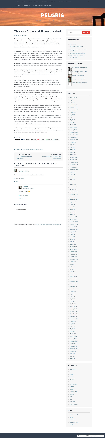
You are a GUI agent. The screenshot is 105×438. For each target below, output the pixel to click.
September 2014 (74, 348)
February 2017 (73, 276)
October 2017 (73, 256)
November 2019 (74, 194)
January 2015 (73, 338)
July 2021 (72, 144)
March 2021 (73, 154)
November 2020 (74, 164)
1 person (22, 178)
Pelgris (52, 15)
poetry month (73, 391)
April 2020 (72, 182)
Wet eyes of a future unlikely (77, 53)
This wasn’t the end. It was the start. (38, 31)
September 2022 (74, 110)
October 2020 (73, 167)
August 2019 (73, 202)
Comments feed (74, 422)
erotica (71, 376)
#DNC (27, 149)
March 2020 (73, 184)
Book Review (73, 369)
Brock (73, 82)
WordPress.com (74, 424)
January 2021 (73, 159)
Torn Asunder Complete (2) (48, 1)
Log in (71, 417)
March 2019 (73, 214)
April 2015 (72, 331)
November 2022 (74, 107)
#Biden (24, 149)
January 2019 (73, 219)
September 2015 (74, 318)
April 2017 (72, 271)
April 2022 (72, 122)
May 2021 (72, 149)
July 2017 (72, 264)
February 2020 (73, 187)
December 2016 (74, 281)
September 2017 (74, 259)
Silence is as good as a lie (76, 46)
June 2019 (72, 207)
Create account (74, 414)
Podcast (72, 386)
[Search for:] (75, 32)
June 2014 (72, 356)
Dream (71, 374)
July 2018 (72, 234)
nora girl (74, 79)
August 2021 (73, 142)
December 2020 (74, 162)
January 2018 (73, 249)
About (23, 1)
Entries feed (73, 419)
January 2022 (73, 129)
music (71, 381)
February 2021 (73, 157)
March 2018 (73, 244)
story (71, 399)
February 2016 (73, 306)
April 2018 (72, 241)
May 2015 (72, 328)
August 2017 (73, 261)
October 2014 (73, 346)
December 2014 (74, 341)
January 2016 (73, 309)
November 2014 (74, 343)
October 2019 (73, 197)
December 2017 (74, 251)
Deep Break (73, 44)
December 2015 (74, 311)
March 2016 (73, 304)
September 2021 (74, 139)
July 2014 (72, 353)
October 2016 (73, 286)
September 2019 (74, 199)
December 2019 (74, 192)
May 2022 (72, 120)
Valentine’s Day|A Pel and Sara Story (42, 5)
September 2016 (74, 289)
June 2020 (72, 177)
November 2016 (74, 284)
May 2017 (72, 269)
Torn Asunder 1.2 (82, 82)
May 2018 (72, 239)
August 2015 (73, 321)
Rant (71, 396)
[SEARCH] (89, 2)
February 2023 (73, 105)
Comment (57, 220)
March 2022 (73, 124)
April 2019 (72, 212)
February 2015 (73, 336)
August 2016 (73, 291)
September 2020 (74, 169)
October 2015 (73, 316)
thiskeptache (75, 67)
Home (17, 1)
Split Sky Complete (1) (33, 1)
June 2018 (72, 236)
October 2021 (73, 137)
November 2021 (74, 134)
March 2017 (73, 274)
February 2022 (73, 127)
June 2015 (72, 326)
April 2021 (72, 152)
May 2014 (72, 358)
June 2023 (72, 102)
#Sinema (37, 149)
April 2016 (72, 301)
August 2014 (73, 351)
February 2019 (73, 217)
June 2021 (72, 147)
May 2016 (72, 299)
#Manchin (32, 149)
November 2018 (74, 224)
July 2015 (72, 323)
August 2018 (73, 231)
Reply (17, 181)
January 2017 (73, 279)
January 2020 (73, 189)
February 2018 (73, 246)
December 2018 (74, 221)
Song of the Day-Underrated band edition (24, 156)
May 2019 (72, 209)
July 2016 (72, 294)
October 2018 (73, 226)
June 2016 (72, 296)
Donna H (74, 71)
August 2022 (73, 112)
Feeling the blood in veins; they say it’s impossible (51, 156)
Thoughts (18, 149)
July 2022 (72, 115)
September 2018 (74, 229)
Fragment (72, 379)
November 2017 (74, 254)
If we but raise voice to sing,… (79, 72)
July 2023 (72, 100)
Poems (71, 389)
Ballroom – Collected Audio (23, 5)
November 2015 (74, 314)
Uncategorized (73, 404)
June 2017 (72, 266)
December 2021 (74, 132)
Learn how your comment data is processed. (48, 224)
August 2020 (73, 172)
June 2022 (72, 117)
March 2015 (73, 333)
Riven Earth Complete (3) (64, 1)
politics (41, 149)
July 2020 (72, 174)
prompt (72, 394)
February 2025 (73, 97)
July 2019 (72, 204)
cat (70, 371)
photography (73, 384)
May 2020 (72, 179)
